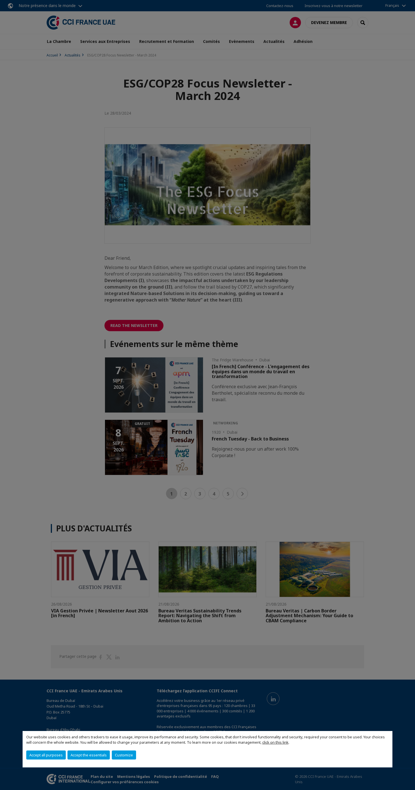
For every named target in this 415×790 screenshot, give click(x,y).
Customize (124, 755)
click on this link (275, 742)
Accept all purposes (46, 755)
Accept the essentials (89, 755)
